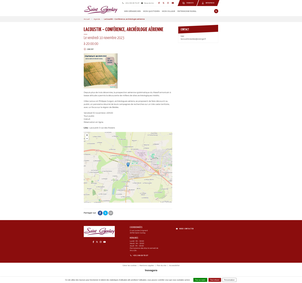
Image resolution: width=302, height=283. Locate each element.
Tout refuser (214, 280)
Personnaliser (229, 280)
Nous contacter (186, 229)
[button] (128, 164)
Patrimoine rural (186, 11)
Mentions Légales (146, 265)
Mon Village (168, 11)
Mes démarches (132, 11)
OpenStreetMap (169, 202)
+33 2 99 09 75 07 (140, 255)
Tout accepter (200, 280)
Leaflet (162, 202)
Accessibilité (174, 265)
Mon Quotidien (151, 11)
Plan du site (161, 265)
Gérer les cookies (130, 265)
